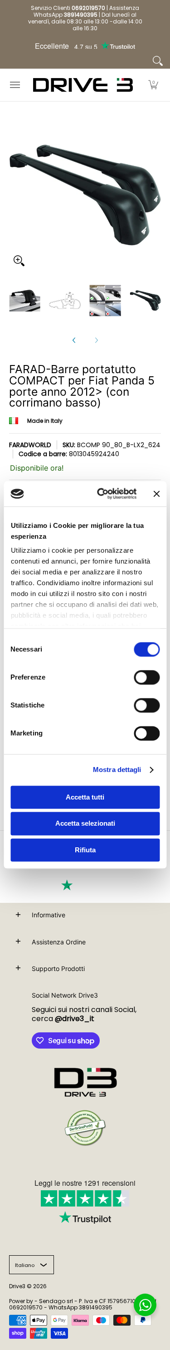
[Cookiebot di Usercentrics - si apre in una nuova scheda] (101, 493)
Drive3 (17, 1286)
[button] (153, 85)
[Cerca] (157, 61)
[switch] (147, 677)
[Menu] (14, 85)
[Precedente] (74, 340)
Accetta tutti (85, 797)
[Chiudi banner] (156, 493)
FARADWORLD (30, 444)
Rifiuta (85, 850)
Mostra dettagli (117, 769)
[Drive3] (83, 85)
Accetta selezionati (85, 824)
